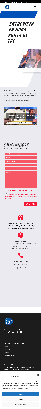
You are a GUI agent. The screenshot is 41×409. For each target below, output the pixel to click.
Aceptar (20, 394)
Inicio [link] (6, 346)
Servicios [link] (7, 349)
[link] (7, 7)
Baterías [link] (7, 352)
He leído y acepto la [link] (13, 190)
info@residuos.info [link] (20, 268)
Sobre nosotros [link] (9, 355)
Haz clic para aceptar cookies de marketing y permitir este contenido (21, 116)
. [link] (26, 190)
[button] (38, 375)
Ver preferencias (20, 404)
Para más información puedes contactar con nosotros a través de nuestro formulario (18, 146)
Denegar (20, 399)
